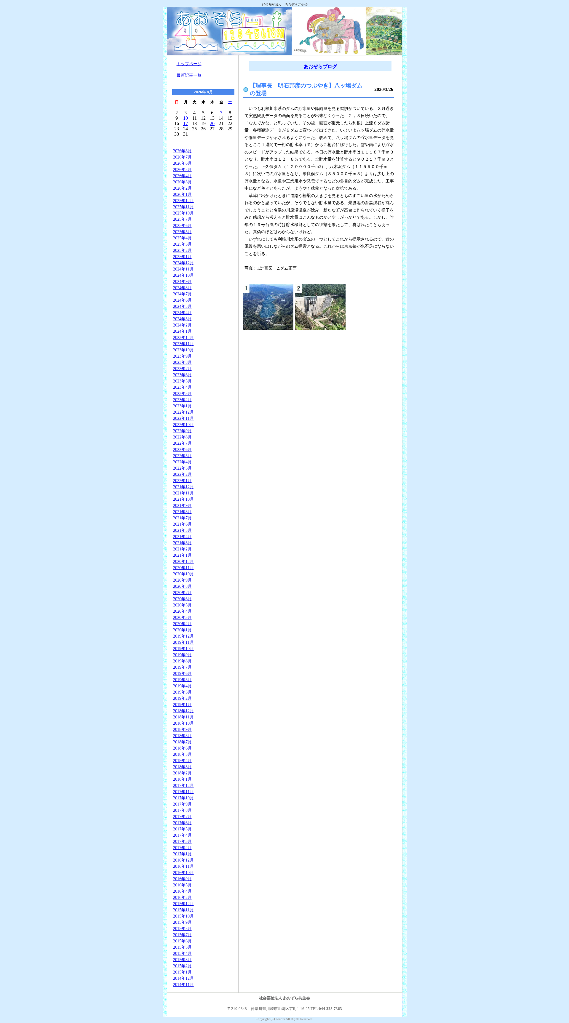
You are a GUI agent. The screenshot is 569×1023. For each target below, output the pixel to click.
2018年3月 (182, 766)
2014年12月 (183, 978)
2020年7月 (182, 592)
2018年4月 (182, 760)
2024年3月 (182, 318)
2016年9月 (182, 878)
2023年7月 (182, 368)
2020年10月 (183, 573)
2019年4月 (182, 685)
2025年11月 (183, 206)
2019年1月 (182, 704)
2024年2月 (182, 325)
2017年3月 (182, 841)
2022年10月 (183, 424)
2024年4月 (182, 312)
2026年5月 (182, 169)
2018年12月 (183, 710)
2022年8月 (182, 437)
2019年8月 (182, 661)
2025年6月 (182, 225)
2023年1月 (182, 406)
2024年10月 (183, 275)
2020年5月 (182, 605)
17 (185, 123)
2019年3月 (182, 692)
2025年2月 (182, 250)
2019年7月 (182, 667)
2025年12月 (183, 200)
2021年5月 (182, 530)
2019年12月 (183, 636)
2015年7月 (182, 934)
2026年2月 (182, 188)
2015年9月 (182, 922)
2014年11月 (183, 984)
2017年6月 (182, 822)
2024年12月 (183, 262)
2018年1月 (182, 779)
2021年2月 (182, 549)
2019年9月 (182, 654)
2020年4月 (182, 611)
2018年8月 (182, 735)
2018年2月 (182, 773)
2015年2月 (182, 965)
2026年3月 (182, 182)
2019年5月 (182, 679)
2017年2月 (182, 847)
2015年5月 (182, 947)
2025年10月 (183, 213)
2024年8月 (182, 287)
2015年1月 (182, 972)
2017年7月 (182, 816)
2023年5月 (182, 381)
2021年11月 (183, 493)
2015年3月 (182, 959)
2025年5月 (182, 231)
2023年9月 (182, 356)
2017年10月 (183, 797)
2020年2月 (182, 623)
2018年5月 (182, 754)
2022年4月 (182, 462)
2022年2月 (182, 474)
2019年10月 (183, 648)
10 (185, 118)
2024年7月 (182, 294)
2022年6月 (182, 449)
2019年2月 (182, 698)
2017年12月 (183, 785)
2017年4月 (182, 835)
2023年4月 (182, 387)
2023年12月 (183, 337)
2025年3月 (182, 244)
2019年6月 (182, 673)
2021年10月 (183, 499)
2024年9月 (182, 281)
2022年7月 (182, 443)
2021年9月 (182, 505)
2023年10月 (183, 350)
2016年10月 (183, 872)
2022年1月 (182, 480)
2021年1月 (182, 555)
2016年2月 (182, 897)
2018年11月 (183, 717)
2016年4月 (182, 891)
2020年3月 (182, 617)
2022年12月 (183, 412)
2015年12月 (183, 903)
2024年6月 (182, 300)
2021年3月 (182, 542)
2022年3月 (182, 468)
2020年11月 (183, 567)
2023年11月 (183, 343)
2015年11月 (183, 909)
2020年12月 (183, 561)
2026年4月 (182, 175)
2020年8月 (182, 586)
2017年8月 (182, 810)
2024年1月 (182, 331)
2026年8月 (182, 150)
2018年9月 (182, 729)
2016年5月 (182, 885)
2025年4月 (182, 238)
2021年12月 (183, 486)
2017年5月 (182, 829)
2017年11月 (183, 791)
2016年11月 (183, 866)
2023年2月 (182, 399)
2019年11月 (183, 642)
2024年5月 (182, 306)
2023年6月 (182, 374)
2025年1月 (182, 256)
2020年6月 (182, 598)
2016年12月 (183, 860)
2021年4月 (182, 536)
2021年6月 (182, 524)
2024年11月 (183, 269)
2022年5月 (182, 455)
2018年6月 (182, 748)
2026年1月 (182, 194)
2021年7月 (182, 517)
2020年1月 (182, 629)
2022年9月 (182, 430)
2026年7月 (182, 157)
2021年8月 (182, 511)
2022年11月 (183, 418)
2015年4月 (182, 953)
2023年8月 (182, 362)
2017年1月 (182, 853)
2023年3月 (182, 393)
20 (212, 123)
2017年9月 (182, 804)
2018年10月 (183, 723)
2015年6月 (182, 941)
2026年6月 (182, 163)
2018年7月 (182, 741)
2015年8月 (182, 928)
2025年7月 (182, 219)
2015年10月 (183, 916)
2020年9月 (182, 580)
